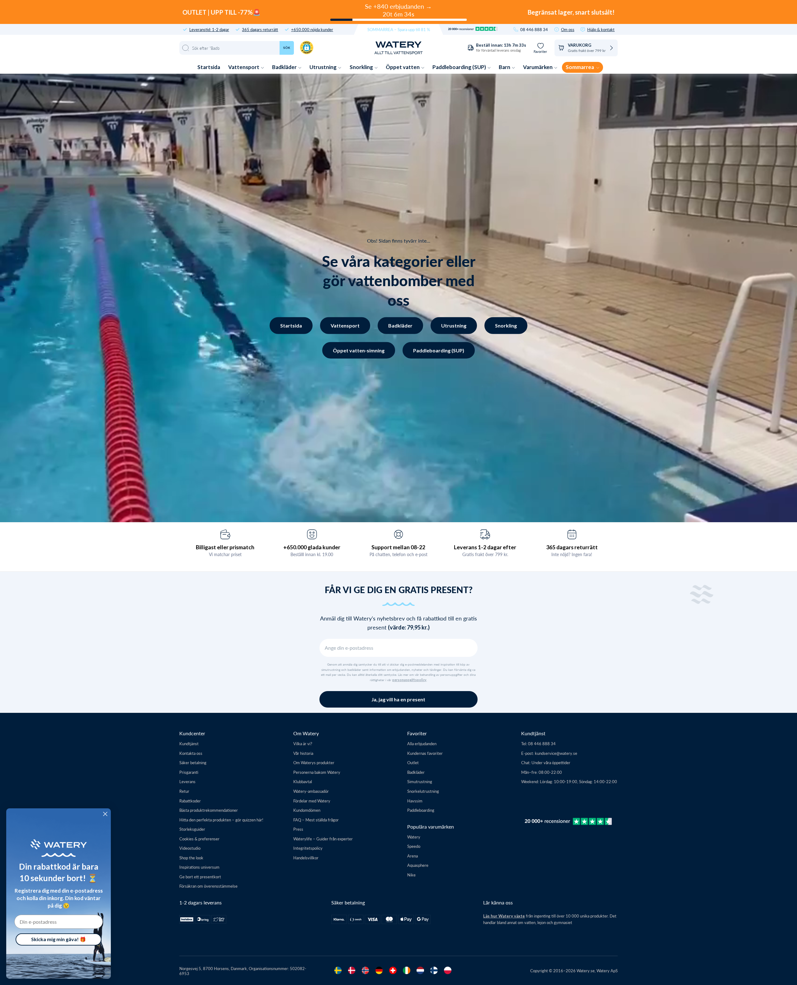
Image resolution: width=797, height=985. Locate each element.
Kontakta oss (190, 753)
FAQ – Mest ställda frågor (316, 820)
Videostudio (189, 848)
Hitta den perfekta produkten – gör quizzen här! (221, 820)
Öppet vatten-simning (358, 350)
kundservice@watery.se (556, 753)
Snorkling (362, 67)
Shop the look (191, 858)
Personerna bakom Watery (316, 772)
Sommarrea (580, 67)
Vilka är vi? (302, 743)
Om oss (567, 29)
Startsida (208, 67)
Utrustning (323, 67)
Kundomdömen (306, 810)
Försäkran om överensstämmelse (208, 886)
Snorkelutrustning (423, 791)
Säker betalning (192, 762)
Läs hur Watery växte (504, 915)
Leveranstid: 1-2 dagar (209, 29)
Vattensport (244, 67)
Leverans (187, 781)
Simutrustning (419, 781)
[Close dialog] (105, 814)
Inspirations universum (199, 867)
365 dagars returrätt (260, 29)
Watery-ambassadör (311, 791)
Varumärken (538, 67)
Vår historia (303, 753)
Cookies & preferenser (199, 839)
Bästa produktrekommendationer (208, 810)
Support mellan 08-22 (398, 547)
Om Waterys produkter (313, 762)
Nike (411, 875)
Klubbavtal (302, 781)
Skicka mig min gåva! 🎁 (58, 939)
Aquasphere (417, 865)
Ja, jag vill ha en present (398, 699)
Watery (413, 837)
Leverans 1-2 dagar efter (485, 547)
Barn (505, 67)
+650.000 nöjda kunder (312, 29)
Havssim (414, 801)
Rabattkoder (190, 801)
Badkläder (285, 67)
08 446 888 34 (534, 29)
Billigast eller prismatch (225, 547)
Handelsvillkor (305, 858)
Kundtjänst (189, 743)
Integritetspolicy (308, 848)
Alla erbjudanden (421, 743)
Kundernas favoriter (425, 753)
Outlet (413, 762)
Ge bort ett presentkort (200, 877)
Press (298, 829)
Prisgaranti (188, 772)
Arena (412, 856)
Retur (184, 791)
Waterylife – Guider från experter (323, 839)
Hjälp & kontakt (601, 29)
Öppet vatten (403, 67)
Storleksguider (192, 829)
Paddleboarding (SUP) (459, 67)
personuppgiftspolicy (409, 680)
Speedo (413, 846)
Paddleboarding (420, 810)
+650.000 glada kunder (311, 547)
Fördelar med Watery (311, 801)
